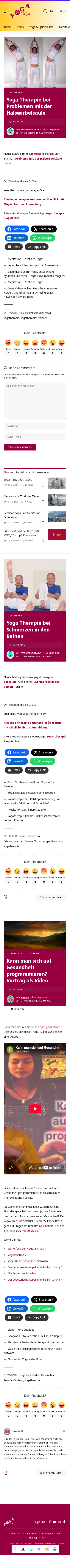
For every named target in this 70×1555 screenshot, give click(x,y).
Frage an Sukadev (29, 1375)
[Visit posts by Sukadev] (10, 999)
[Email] (47, 1549)
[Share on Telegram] (39, 1549)
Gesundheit (46, 1226)
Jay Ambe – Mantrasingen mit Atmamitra (33, 265)
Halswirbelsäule (34, 312)
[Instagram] (59, 1521)
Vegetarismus (16, 1255)
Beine (22, 836)
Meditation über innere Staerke (27, 809)
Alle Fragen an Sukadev (22, 1273)
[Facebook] (50, 1521)
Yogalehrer (10, 1221)
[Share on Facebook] (15, 1549)
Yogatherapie (15, 92)
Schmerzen (33, 836)
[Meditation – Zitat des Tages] (57, 500)
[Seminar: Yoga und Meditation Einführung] (57, 516)
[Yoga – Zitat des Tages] (57, 483)
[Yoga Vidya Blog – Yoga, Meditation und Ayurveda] (9, 1522)
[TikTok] (64, 1521)
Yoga (48, 312)
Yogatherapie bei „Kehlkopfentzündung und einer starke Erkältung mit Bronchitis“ (32, 801)
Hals (21, 312)
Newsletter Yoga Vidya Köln (25, 1359)
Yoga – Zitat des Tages (18, 479)
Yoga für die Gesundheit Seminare (28, 1261)
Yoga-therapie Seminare (48, 841)
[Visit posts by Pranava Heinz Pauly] (10, 131)
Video (21, 953)
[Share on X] (23, 1549)
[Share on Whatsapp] (31, 1549)
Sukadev (11, 953)
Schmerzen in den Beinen (18, 841)
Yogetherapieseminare (34, 318)
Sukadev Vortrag (13, 1380)
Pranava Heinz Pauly (31, 129)
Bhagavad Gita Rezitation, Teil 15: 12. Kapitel (35, 1336)
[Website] (64, 1431)
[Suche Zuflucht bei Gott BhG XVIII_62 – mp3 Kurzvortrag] (57, 534)
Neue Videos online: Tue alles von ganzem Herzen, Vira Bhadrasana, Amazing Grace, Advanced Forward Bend (31, 292)
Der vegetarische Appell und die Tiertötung (34, 1267)
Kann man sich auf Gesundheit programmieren (32, 1027)
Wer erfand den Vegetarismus (26, 1248)
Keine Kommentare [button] (53, 897)
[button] (7, 11)
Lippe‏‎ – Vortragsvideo (21, 1329)
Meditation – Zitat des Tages (25, 259)
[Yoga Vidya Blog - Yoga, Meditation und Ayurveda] (20, 11)
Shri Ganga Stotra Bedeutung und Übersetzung (36, 1342)
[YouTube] (54, 1521)
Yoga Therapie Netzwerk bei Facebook (31, 792)
